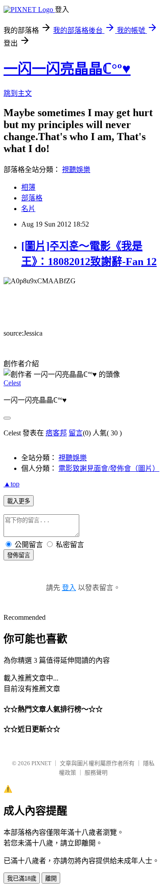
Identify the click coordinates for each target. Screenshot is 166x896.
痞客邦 (56, 433)
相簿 (28, 187)
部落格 (31, 198)
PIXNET (41, 763)
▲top (11, 484)
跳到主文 (18, 93)
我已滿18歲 (21, 878)
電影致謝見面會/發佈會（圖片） (108, 468)
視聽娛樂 (76, 169)
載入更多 (18, 501)
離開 (51, 878)
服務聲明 (96, 772)
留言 (76, 433)
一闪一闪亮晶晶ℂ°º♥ (67, 69)
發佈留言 (18, 555)
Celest (12, 383)
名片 (28, 208)
